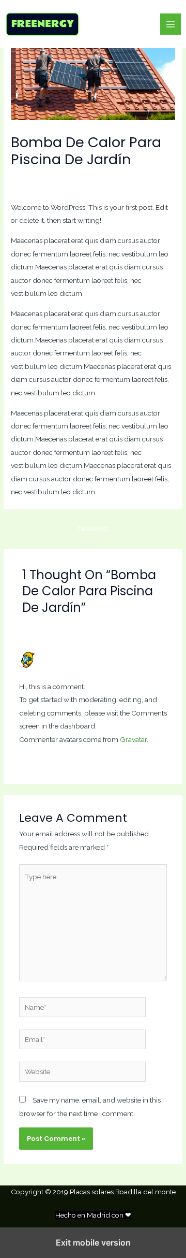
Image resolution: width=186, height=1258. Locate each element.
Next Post (92, 528)
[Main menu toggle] (170, 24)
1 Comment (29, 178)
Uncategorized (79, 178)
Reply (157, 759)
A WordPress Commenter (80, 655)
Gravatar (133, 739)
